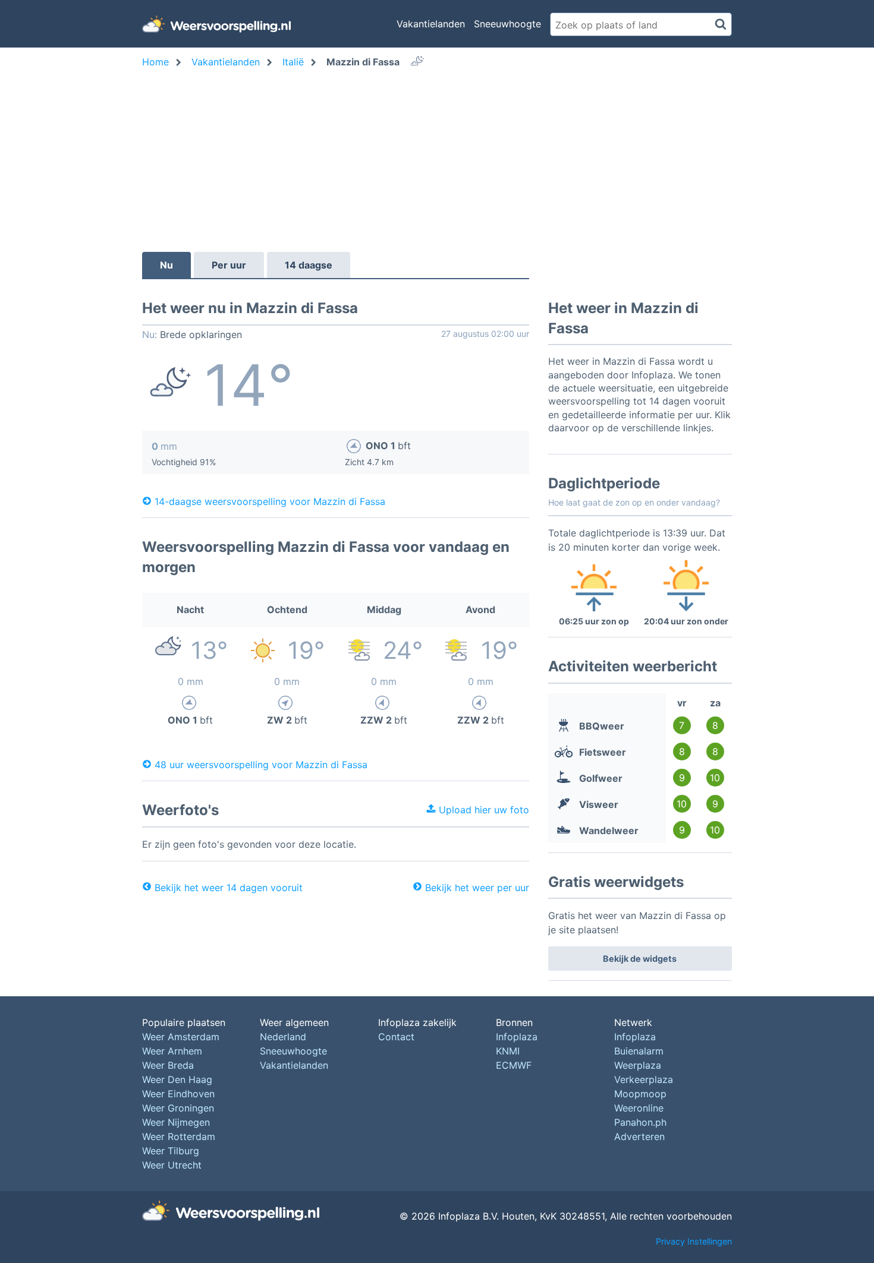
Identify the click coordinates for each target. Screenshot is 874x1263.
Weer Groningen (178, 1108)
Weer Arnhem (172, 1051)
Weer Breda (168, 1065)
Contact (396, 1037)
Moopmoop (640, 1094)
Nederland (283, 1037)
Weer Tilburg (170, 1151)
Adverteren (639, 1136)
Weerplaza (637, 1065)
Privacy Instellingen (694, 1241)
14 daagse (308, 265)
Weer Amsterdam (180, 1037)
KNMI (508, 1051)
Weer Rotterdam (178, 1136)
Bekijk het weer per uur (477, 887)
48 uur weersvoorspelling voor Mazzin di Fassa (261, 764)
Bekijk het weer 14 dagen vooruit (229, 887)
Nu (166, 265)
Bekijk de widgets (640, 958)
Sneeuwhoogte (507, 24)
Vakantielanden (431, 24)
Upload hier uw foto (482, 810)
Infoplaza (516, 1037)
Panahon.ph (640, 1122)
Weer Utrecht (172, 1165)
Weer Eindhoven (178, 1094)
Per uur (229, 265)
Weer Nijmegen (176, 1122)
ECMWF (514, 1065)
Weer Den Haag (177, 1079)
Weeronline (639, 1108)
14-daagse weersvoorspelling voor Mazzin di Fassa (270, 501)
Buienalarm (639, 1051)
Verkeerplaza (643, 1079)
